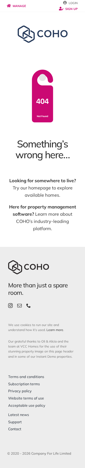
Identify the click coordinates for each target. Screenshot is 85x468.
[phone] (28, 305)
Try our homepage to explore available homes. (42, 188)
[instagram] (10, 305)
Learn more (54, 330)
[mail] (19, 305)
